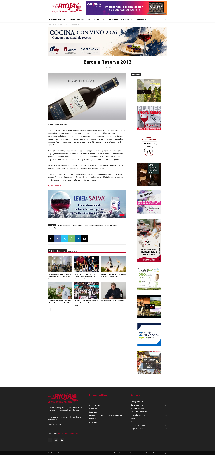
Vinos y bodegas (77, 19)
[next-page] (52, 309)
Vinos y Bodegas (58, 24)
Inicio (49, 24)
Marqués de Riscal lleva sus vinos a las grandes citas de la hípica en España (86, 303)
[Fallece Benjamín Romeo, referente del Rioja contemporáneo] (113, 290)
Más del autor (73, 251)
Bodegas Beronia (77, 225)
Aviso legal (93, 422)
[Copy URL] (51, 238)
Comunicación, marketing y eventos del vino (105, 415)
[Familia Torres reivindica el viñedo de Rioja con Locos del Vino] (113, 264)
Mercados (113, 19)
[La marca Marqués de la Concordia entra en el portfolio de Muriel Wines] (60, 290)
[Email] (84, 238)
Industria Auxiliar (96, 19)
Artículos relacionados (57, 251)
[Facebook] (57, 238)
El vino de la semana (111, 225)
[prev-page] (49, 309)
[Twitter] (64, 238)
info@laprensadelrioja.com (68, 433)
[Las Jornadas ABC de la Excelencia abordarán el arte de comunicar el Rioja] (60, 264)
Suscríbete (141, 19)
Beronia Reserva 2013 (64, 225)
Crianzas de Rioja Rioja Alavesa (94, 225)
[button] (164, 19)
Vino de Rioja (52, 228)
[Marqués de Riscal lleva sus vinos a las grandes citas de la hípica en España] (86, 290)
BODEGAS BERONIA (55, 186)
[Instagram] (56, 440)
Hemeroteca (93, 408)
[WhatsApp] (71, 238)
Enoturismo (126, 19)
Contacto (92, 419)
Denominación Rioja (58, 19)
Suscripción (93, 412)
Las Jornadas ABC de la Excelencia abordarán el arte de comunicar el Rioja (59, 276)
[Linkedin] (78, 238)
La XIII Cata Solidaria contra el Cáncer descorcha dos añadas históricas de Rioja (84, 276)
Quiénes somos (95, 405)
